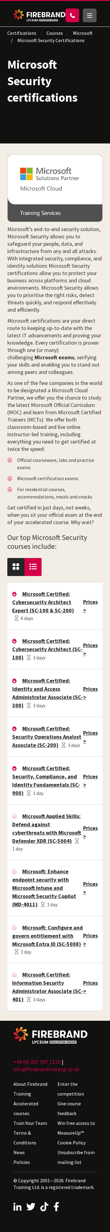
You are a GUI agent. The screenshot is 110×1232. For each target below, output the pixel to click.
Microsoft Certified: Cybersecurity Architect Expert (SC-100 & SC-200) (43, 602)
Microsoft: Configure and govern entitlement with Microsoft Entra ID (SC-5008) (47, 936)
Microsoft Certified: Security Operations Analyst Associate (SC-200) (46, 736)
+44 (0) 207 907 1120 (37, 1061)
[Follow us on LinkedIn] (17, 1206)
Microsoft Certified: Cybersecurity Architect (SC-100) (47, 649)
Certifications (21, 33)
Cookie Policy (71, 1143)
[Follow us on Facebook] (56, 1206)
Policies (21, 1162)
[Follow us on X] (30, 1206)
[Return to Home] (39, 15)
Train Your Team (30, 1123)
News (19, 1152)
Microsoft (83, 33)
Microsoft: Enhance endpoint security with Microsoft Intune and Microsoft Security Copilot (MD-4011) (44, 888)
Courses (54, 33)
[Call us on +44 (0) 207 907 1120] (72, 15)
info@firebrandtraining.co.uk (46, 1069)
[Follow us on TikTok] (44, 1206)
